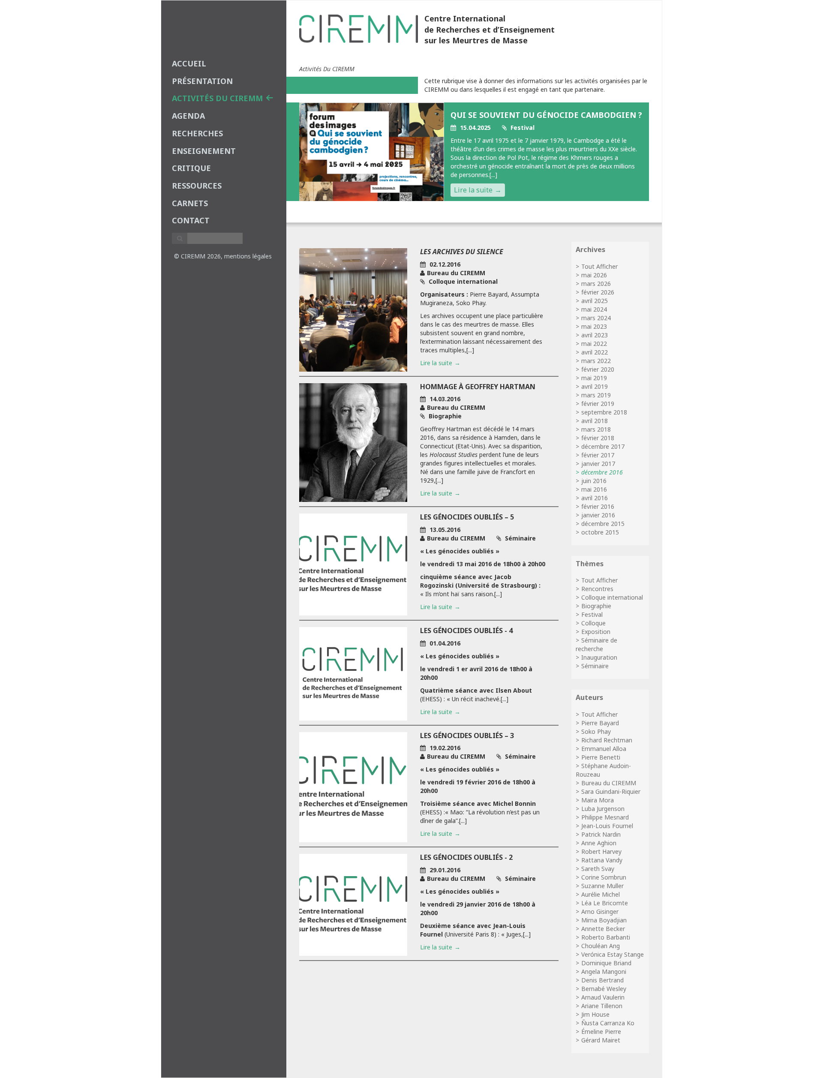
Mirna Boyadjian (604, 920)
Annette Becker (603, 929)
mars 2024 (596, 318)
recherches (197, 133)
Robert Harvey (601, 851)
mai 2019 (594, 378)
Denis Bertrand (602, 980)
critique (191, 168)
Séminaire (595, 666)
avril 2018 (594, 421)
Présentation (202, 81)
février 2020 (597, 369)
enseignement (204, 151)
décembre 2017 (603, 446)
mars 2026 (596, 283)
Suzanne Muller (602, 886)
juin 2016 (594, 481)
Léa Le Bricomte (604, 903)
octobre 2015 (600, 532)
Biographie (596, 606)
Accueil (189, 63)
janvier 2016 (598, 515)
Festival (592, 614)
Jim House (595, 1014)
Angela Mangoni (603, 971)
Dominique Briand (606, 963)
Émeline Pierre (601, 1031)
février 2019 (597, 403)
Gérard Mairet (600, 1040)
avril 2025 (594, 301)
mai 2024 (594, 309)
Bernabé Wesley (603, 989)
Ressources (197, 185)
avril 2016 (594, 498)
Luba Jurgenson (603, 809)
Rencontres (597, 589)
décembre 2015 (603, 523)
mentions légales (248, 256)
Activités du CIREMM (217, 98)
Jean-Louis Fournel (607, 826)
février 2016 (597, 506)
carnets (190, 203)
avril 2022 (594, 352)
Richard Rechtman (606, 740)
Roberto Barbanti (605, 937)
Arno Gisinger (600, 911)
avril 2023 (594, 335)
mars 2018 (596, 429)
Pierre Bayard (600, 723)
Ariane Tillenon (601, 1006)
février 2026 (597, 292)
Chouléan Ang (600, 946)
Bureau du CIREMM (608, 783)
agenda (188, 116)
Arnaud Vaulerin (603, 997)
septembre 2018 (604, 412)
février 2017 (597, 455)
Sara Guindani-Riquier (610, 791)
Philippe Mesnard (605, 817)
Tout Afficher (599, 266)
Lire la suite (473, 190)
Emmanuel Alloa (603, 749)
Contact (191, 220)
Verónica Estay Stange (612, 954)
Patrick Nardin (601, 834)
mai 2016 (594, 489)
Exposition (595, 632)
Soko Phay (596, 731)
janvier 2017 (598, 463)
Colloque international (612, 597)
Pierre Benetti (600, 757)
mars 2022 (596, 361)
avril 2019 (594, 386)
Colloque (593, 623)
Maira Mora (597, 800)
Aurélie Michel (600, 894)
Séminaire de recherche (596, 644)
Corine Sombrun (603, 877)
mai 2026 (594, 275)
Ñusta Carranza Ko (607, 1023)
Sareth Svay (597, 869)
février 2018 (597, 438)
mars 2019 (596, 395)
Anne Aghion (598, 843)
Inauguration (599, 657)
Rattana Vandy (601, 860)
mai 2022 (594, 343)
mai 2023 (594, 326)
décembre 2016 (602, 472)
